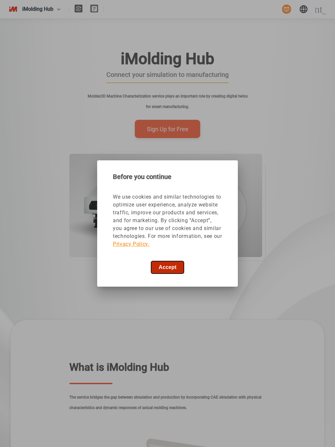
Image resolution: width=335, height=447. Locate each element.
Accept (167, 267)
